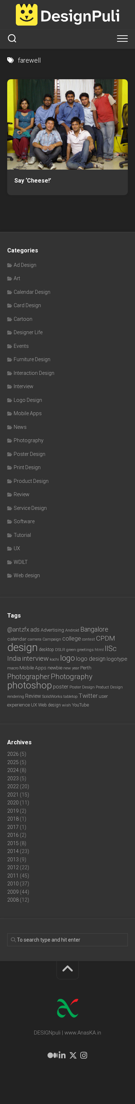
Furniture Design (32, 359)
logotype (117, 659)
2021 (13, 795)
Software (24, 521)
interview (35, 658)
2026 (13, 754)
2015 (13, 843)
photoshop (29, 685)
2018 (13, 819)
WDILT (21, 562)
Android (72, 630)
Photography (29, 440)
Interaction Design (34, 373)
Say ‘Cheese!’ (32, 180)
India (14, 659)
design (22, 647)
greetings (85, 649)
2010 (13, 884)
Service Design (30, 508)
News (20, 427)
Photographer (28, 677)
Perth (85, 667)
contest (88, 639)
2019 (13, 811)
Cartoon (23, 319)
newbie (55, 667)
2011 (13, 876)
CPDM (105, 638)
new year (71, 667)
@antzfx (18, 629)
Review (22, 494)
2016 (13, 835)
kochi (54, 659)
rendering (15, 696)
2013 (13, 859)
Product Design (31, 481)
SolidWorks (52, 696)
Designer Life (28, 332)
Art (17, 278)
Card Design (27, 305)
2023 (13, 778)
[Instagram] (84, 1055)
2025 (13, 762)
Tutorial (22, 535)
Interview (23, 386)
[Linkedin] (62, 1055)
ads (35, 629)
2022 (13, 786)
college (71, 638)
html (99, 649)
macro (12, 668)
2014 (13, 851)
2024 (13, 770)
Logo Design (28, 400)
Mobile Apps (28, 413)
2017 (13, 827)
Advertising (52, 630)
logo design (90, 658)
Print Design (27, 467)
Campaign (51, 639)
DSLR (60, 649)
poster (60, 686)
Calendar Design (32, 292)
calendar (17, 639)
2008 (13, 900)
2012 (13, 867)
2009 (13, 892)
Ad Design (25, 265)
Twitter (88, 695)
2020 (13, 802)
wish (66, 705)
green (71, 649)
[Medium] (51, 1055)
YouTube (80, 705)
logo (67, 658)
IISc (111, 648)
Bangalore (94, 629)
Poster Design (29, 454)
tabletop (70, 696)
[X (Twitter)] (73, 1055)
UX (17, 548)
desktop (46, 649)
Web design (27, 575)
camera (34, 639)
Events (21, 346)
